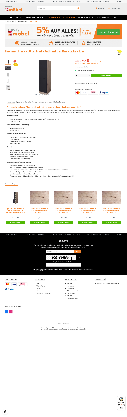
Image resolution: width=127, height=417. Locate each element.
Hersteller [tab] (28, 102)
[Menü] (124, 397)
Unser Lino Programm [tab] (11, 184)
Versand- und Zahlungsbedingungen (108, 283)
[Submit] (77, 251)
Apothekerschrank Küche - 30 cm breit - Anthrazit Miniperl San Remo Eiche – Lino (15, 210)
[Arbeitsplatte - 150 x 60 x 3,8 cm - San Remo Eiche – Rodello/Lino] (63, 197)
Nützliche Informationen (74, 291)
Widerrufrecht (40, 286)
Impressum (70, 288)
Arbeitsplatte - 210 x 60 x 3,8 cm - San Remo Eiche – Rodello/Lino (87, 210)
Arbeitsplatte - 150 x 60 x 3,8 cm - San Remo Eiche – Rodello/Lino (63, 210)
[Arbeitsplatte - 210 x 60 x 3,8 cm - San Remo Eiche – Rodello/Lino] (87, 197)
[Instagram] (11, 312)
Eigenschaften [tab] (20, 102)
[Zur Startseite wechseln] (13, 8)
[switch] (121, 408)
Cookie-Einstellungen (63, 323)
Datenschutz (70, 286)
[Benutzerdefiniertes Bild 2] (93, 92)
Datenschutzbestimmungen (50, 269)
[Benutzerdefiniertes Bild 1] (81, 92)
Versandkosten (68, 328)
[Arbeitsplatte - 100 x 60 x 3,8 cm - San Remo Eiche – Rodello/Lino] (39, 197)
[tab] (11, 102)
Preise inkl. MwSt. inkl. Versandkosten (86, 63)
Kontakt (119, 1)
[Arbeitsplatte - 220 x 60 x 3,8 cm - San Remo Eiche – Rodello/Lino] (111, 197)
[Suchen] (78, 8)
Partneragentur (71, 293)
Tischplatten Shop (72, 298)
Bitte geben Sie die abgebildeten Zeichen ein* (63, 261)
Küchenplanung (41, 291)
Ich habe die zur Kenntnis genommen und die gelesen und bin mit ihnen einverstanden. (64, 270)
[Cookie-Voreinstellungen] (5, 411)
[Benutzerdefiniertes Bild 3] (104, 92)
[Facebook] (7, 312)
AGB (77, 269)
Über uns (69, 283)
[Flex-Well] (119, 52)
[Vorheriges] (14, 77)
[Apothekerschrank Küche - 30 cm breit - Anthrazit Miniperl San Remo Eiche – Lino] (15, 197)
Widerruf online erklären (43, 293)
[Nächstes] (70, 77)
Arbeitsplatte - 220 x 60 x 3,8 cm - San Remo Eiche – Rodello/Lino (111, 210)
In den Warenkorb (106, 75)
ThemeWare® (82, 329)
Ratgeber (69, 296)
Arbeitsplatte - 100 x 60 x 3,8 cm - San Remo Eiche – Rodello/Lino (39, 210)
